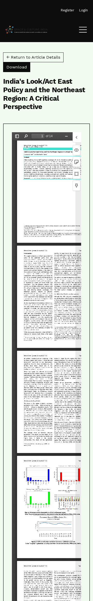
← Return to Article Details (33, 57)
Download (18, 66)
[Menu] (83, 31)
